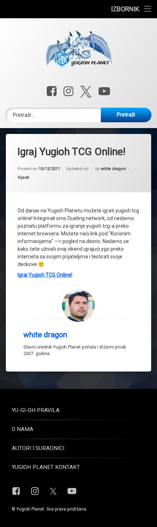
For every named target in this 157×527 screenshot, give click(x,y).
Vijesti (23, 177)
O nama (22, 429)
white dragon (113, 168)
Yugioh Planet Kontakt (46, 467)
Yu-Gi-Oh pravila (36, 410)
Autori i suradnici (38, 448)
